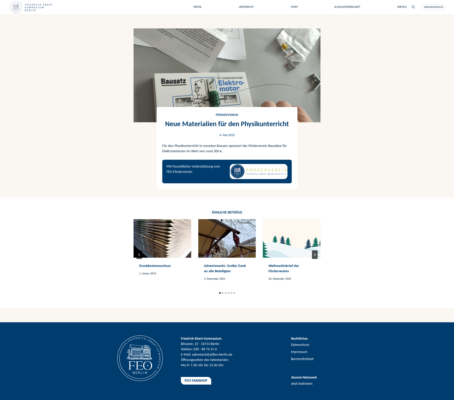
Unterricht (246, 7)
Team (294, 7)
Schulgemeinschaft (347, 7)
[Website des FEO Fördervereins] (258, 171)
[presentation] (162, 238)
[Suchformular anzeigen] (413, 7)
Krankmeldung (433, 7)
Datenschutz (300, 345)
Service (402, 7)
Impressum (299, 352)
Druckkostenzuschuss (155, 266)
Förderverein (227, 115)
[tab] (220, 293)
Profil (198, 7)
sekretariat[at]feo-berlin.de (212, 355)
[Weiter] (315, 254)
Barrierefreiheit (302, 359)
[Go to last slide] (139, 254)
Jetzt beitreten (301, 384)
